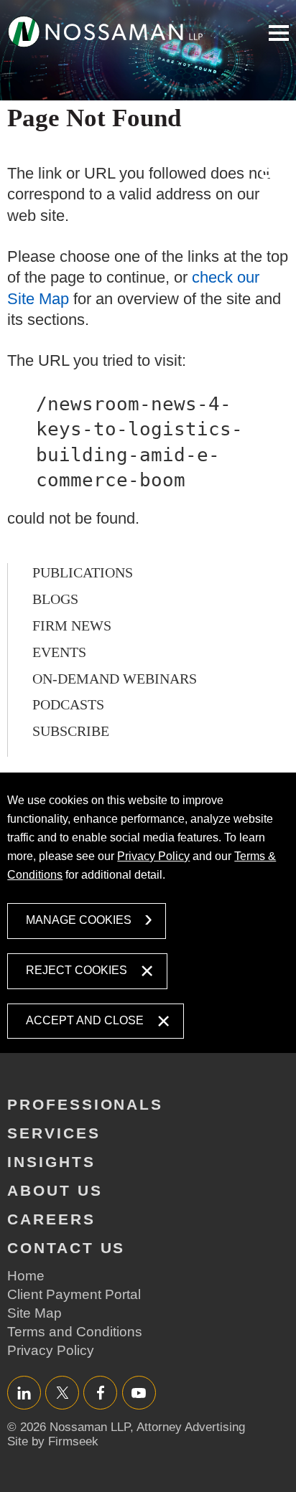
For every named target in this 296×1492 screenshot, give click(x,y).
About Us (55, 1190)
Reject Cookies (76, 970)
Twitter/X (62, 1392)
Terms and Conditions (74, 1331)
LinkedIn (24, 1392)
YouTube (139, 1392)
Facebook (100, 1392)
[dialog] (147, 913)
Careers (51, 1219)
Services (54, 1133)
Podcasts (68, 704)
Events (59, 652)
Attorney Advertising (191, 1427)
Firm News (71, 625)
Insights (51, 1161)
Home (26, 1275)
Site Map (34, 1313)
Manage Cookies (78, 920)
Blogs (55, 599)
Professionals (85, 1104)
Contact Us (66, 1248)
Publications (82, 572)
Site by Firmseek (52, 1441)
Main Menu (279, 33)
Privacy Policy (153, 856)
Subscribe (70, 731)
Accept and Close (85, 1020)
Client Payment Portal (74, 1294)
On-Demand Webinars (114, 678)
